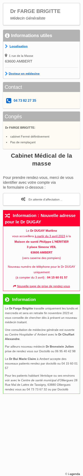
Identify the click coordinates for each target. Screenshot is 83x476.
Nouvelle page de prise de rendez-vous (43, 286)
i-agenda (74, 474)
